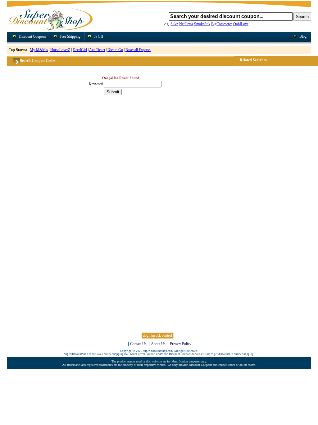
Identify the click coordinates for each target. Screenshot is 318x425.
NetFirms (186, 24)
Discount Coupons (32, 36)
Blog (303, 36)
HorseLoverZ (60, 50)
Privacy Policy (180, 344)
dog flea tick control (157, 335)
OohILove (240, 24)
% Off (98, 36)
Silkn (174, 24)
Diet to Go (115, 50)
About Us (158, 344)
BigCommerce (221, 24)
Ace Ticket (97, 50)
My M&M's (39, 50)
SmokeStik (202, 24)
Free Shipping (70, 36)
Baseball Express (138, 50)
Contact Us (138, 344)
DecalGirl (80, 50)
